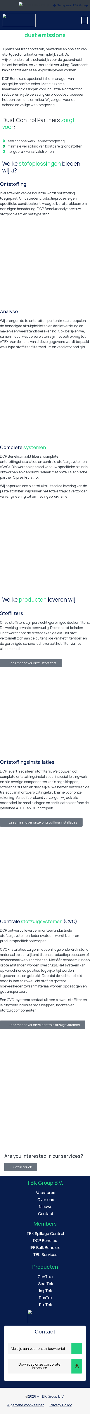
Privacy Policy (61, 1405)
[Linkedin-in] (75, 1405)
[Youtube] (81, 1405)
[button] (84, 20)
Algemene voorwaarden (25, 1405)
